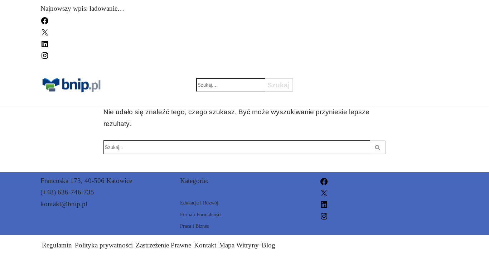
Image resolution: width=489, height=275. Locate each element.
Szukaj (278, 85)
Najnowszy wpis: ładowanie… (82, 8)
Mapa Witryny (239, 245)
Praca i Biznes (334, 85)
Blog (268, 245)
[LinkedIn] (44, 43)
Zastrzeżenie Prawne (163, 245)
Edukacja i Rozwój (343, 72)
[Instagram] (44, 54)
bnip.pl (327, 265)
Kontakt (205, 245)
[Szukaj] (378, 147)
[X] (44, 31)
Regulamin (57, 245)
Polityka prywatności (104, 245)
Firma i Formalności (347, 97)
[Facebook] (44, 20)
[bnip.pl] (72, 85)
